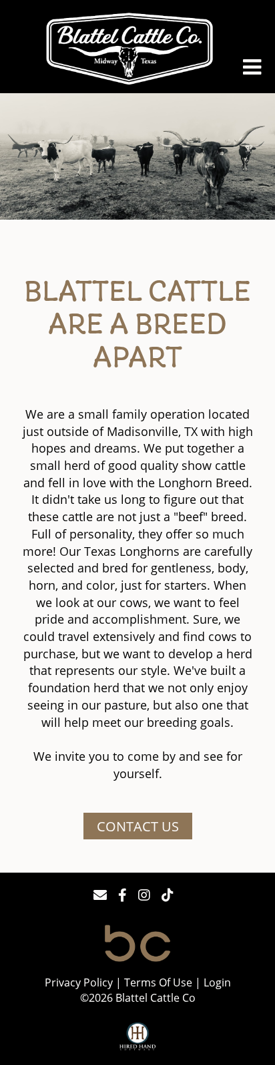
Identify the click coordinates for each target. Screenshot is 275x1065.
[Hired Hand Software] (137, 1037)
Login (217, 982)
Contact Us (138, 826)
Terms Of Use (158, 982)
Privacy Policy (79, 982)
